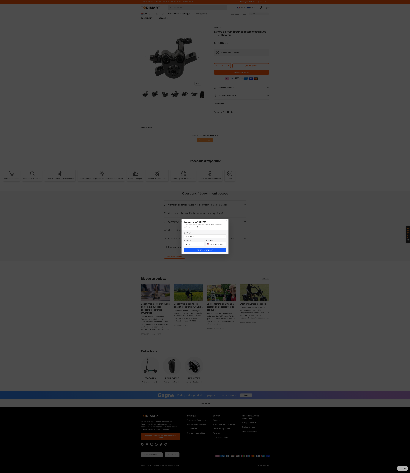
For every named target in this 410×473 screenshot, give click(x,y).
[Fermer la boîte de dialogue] (227, 221)
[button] (205, 236)
